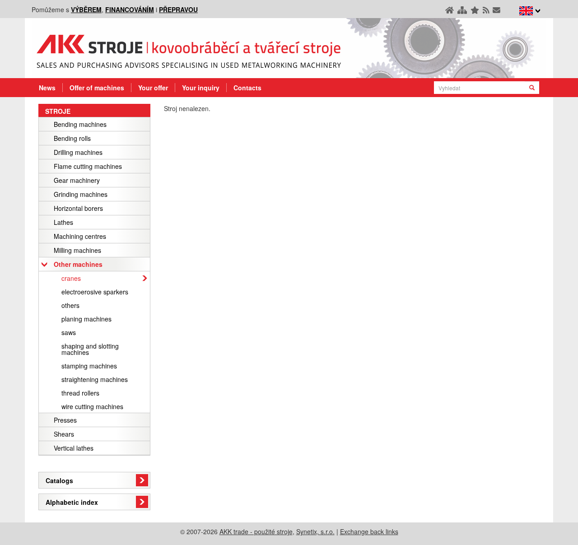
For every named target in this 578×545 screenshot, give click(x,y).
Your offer (153, 87)
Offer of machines (97, 87)
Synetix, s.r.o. (315, 531)
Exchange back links (369, 531)
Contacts (247, 87)
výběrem (86, 9)
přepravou (178, 9)
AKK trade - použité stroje (256, 531)
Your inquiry (200, 87)
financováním (129, 9)
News (47, 87)
